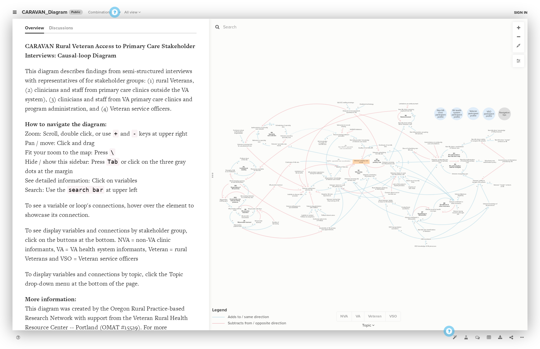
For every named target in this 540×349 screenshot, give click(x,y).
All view (131, 12)
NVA (344, 316)
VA (358, 316)
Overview (34, 28)
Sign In (521, 12)
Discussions (61, 28)
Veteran (375, 316)
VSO (393, 316)
